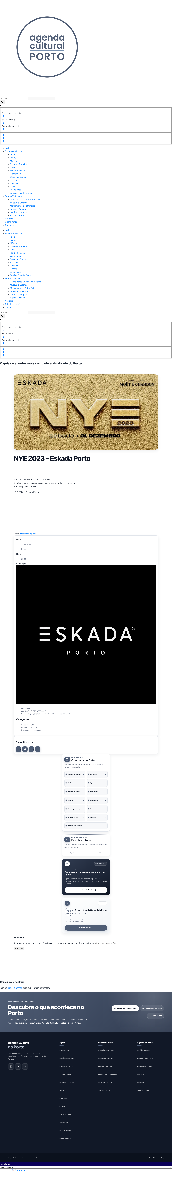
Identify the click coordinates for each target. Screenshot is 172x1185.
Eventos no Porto (13, 151)
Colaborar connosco (145, 1066)
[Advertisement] (86, 470)
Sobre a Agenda (143, 1090)
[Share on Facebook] (18, 749)
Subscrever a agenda (154, 1008)
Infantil (13, 154)
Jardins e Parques (18, 212)
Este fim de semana (66, 1058)
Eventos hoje (64, 1050)
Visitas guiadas (104, 1090)
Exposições (15, 189)
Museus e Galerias (18, 202)
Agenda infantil (65, 1074)
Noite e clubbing (65, 1130)
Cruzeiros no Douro (105, 1058)
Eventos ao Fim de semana (31, 730)
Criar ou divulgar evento (146, 1058)
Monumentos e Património (22, 206)
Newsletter (141, 1074)
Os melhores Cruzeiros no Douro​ (25, 199)
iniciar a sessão (15, 988)
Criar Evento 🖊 (12, 222)
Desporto (14, 183)
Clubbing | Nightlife (28, 725)
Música (13, 161)
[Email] (37, 749)
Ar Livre (14, 180)
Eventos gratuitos (66, 1066)
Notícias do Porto (143, 1050)
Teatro (13, 157)
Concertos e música (66, 1082)
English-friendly (65, 1138)
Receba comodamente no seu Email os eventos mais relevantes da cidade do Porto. (54, 943)
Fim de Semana (17, 170)
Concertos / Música (29, 727)
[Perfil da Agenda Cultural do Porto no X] (25, 1067)
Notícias (9, 218)
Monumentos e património (108, 1074)
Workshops (15, 173)
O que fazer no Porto (106, 1050)
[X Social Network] (25, 749)
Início (7, 148)
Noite (12, 167)
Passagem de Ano (28, 533)
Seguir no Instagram (84, 927)
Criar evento (157, 1016)
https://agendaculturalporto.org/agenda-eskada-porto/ (49, 714)
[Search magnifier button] (2, 102)
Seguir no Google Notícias (84, 890)
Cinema (13, 186)
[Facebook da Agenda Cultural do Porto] (18, 1067)
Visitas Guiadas (17, 215)
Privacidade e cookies (156, 1158)
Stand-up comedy (66, 1114)
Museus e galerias (105, 1066)
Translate (21, 1170)
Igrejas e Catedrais (19, 209)
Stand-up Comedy (19, 177)
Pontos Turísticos (13, 196)
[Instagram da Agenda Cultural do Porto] (11, 1067)
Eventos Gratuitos (18, 164)
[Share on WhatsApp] (31, 749)
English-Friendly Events (21, 193)
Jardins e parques (105, 1082)
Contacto (9, 225)
